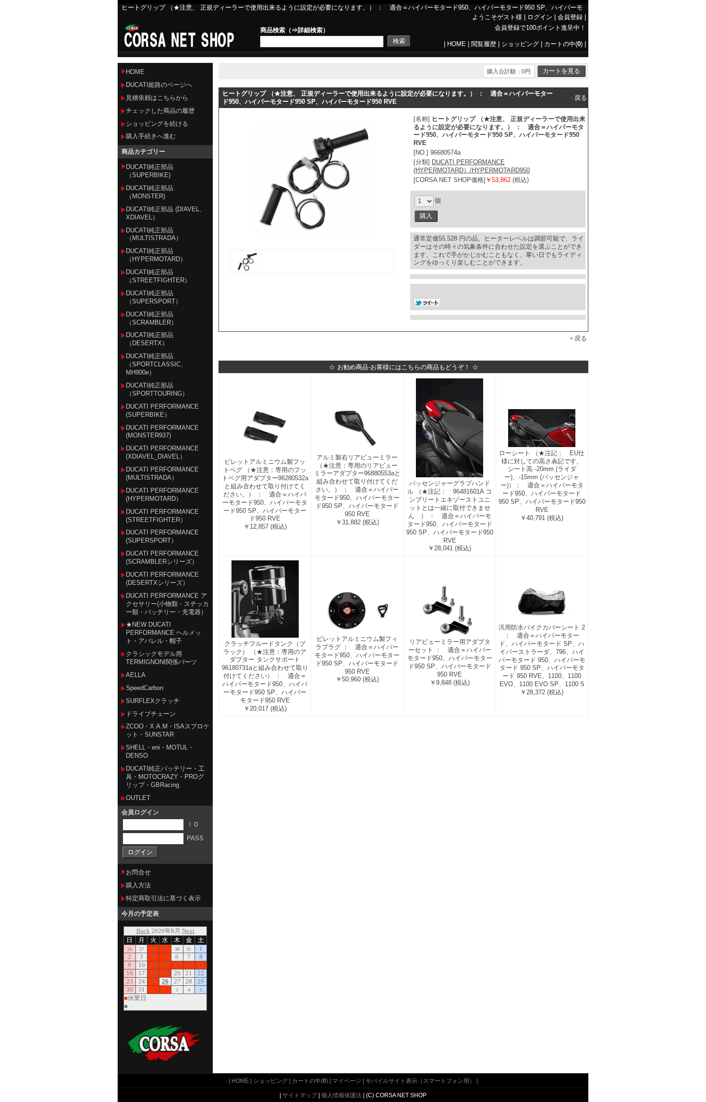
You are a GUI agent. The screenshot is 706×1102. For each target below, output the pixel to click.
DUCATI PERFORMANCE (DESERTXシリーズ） (162, 578)
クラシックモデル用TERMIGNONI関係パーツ (161, 658)
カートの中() (563, 44)
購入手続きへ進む (151, 136)
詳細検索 (310, 30)
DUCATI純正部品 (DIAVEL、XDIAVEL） (166, 213)
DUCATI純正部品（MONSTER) (149, 192)
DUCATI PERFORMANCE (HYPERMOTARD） (162, 494)
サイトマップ (299, 1095)
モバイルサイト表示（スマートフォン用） (420, 1081)
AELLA (136, 674)
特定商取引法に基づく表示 (163, 898)
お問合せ (138, 872)
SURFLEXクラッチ (153, 700)
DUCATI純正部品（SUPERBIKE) (149, 171)
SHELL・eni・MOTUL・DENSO (160, 751)
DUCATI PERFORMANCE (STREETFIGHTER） (162, 515)
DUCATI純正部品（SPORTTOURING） (157, 389)
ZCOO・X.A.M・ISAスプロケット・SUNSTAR (167, 730)
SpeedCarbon (144, 687)
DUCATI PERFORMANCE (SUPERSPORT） (162, 536)
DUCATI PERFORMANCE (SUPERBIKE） (162, 410)
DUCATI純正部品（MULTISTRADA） (154, 234)
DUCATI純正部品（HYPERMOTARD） (156, 255)
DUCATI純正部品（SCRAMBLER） (151, 318)
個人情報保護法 (341, 1095)
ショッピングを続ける (157, 123)
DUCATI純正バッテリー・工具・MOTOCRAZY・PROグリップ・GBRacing (165, 776)
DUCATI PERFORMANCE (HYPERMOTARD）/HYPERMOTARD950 (472, 166)
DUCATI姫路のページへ (159, 84)
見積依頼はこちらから (157, 97)
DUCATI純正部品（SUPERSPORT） (154, 297)
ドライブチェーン (151, 713)
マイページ (346, 1081)
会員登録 (570, 17)
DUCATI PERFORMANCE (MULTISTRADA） (162, 473)
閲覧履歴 (483, 44)
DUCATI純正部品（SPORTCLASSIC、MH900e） (156, 364)
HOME (456, 44)
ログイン (539, 17)
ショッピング (520, 44)
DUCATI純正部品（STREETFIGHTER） (158, 276)
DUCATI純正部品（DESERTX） (149, 339)
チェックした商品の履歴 (160, 110)
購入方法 (138, 885)
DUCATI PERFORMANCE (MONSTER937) (162, 431)
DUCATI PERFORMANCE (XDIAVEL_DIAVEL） (162, 452)
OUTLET (138, 797)
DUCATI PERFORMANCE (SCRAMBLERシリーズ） (162, 557)
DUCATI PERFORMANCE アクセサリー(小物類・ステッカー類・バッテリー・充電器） (167, 604)
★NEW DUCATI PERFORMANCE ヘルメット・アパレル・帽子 (163, 632)
